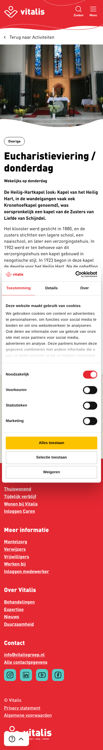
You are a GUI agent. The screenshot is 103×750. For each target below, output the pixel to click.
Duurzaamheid (19, 624)
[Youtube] (42, 675)
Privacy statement (22, 707)
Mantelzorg (15, 541)
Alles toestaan (51, 443)
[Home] (24, 12)
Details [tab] (51, 288)
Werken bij (15, 564)
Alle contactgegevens (26, 662)
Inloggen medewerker (26, 571)
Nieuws (11, 617)
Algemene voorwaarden (28, 715)
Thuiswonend (17, 489)
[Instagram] (10, 675)
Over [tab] (84, 288)
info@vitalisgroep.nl (24, 655)
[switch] (90, 390)
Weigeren (51, 472)
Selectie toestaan (51, 458)
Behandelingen (19, 602)
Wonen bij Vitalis (21, 504)
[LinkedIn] (26, 675)
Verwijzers (15, 549)
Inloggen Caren (19, 511)
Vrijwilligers (16, 557)
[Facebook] (58, 675)
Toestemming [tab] (18, 288)
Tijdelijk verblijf (20, 496)
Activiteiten (32, 37)
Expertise (14, 609)
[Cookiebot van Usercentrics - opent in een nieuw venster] (75, 274)
